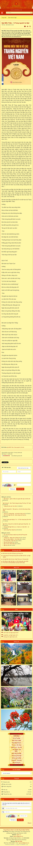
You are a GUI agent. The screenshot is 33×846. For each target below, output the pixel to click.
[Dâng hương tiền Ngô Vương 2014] (24, 575)
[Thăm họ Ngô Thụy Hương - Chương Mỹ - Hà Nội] (24, 599)
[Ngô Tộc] (16, 4)
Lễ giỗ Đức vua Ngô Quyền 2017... (11, 635)
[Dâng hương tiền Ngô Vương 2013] (8, 575)
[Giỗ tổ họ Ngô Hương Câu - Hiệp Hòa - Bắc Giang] (8, 587)
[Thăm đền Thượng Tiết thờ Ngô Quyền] (8, 599)
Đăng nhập (20, 820)
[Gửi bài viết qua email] (25, 26)
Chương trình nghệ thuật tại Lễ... (10, 637)
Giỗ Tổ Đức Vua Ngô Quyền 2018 (10, 632)
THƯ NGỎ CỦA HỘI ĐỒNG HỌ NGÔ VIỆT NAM (14, 562)
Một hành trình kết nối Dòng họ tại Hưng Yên (13, 553)
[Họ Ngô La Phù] (24, 587)
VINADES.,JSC (24, 844)
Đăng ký (29, 823)
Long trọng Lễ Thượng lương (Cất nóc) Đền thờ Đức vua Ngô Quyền (16, 556)
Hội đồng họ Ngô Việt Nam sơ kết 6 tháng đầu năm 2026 (15, 561)
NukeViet (13, 844)
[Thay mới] (18, 815)
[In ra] (27, 26)
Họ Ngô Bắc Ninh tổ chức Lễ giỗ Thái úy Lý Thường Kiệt (15, 559)
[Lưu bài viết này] (30, 26)
